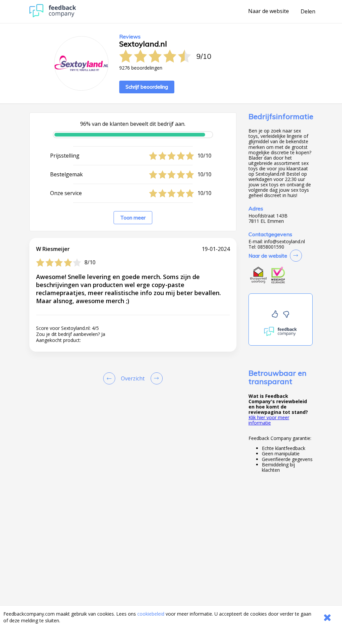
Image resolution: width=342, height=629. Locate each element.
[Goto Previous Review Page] (110, 378)
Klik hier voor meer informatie (268, 420)
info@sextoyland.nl (284, 241)
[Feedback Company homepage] (52, 15)
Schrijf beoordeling (147, 87)
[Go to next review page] (155, 378)
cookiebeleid (150, 614)
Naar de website (268, 11)
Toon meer (133, 217)
